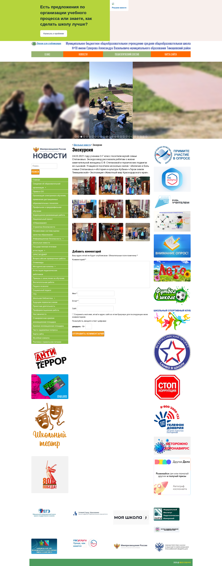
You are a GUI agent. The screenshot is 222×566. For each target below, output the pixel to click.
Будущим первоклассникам (45, 302)
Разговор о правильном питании (47, 342)
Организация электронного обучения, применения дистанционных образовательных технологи (49, 199)
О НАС (47, 54)
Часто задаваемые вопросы (45, 330)
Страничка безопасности (44, 227)
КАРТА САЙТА (171, 54)
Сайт (74, 308)
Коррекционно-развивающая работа (49, 215)
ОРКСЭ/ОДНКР (40, 254)
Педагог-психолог (40, 286)
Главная (36, 180)
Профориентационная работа (46, 310)
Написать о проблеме (53, 34)
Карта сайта (38, 334)
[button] (76, 137)
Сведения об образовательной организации (46, 186)
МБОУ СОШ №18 (185, 562)
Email (75, 301)
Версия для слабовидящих (49, 43)
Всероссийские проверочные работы (49, 258)
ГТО (34, 294)
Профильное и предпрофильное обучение (47, 209)
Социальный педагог (42, 290)
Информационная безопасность (47, 239)
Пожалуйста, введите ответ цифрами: (89, 321)
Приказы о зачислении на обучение (48, 278)
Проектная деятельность (44, 306)
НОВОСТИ (83, 54)
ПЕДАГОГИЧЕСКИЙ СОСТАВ (127, 54)
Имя (74, 293)
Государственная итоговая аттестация (44, 249)
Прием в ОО (38, 191)
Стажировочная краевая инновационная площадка (44, 320)
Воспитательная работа (43, 282)
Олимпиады (38, 262)
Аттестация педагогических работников (45, 272)
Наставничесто (39, 314)
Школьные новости (41, 243)
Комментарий (79, 260)
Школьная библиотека (43, 298)
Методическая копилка (43, 266)
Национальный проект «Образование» (43, 221)
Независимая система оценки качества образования (46, 233)
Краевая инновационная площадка (48, 326)
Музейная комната (41, 338)
